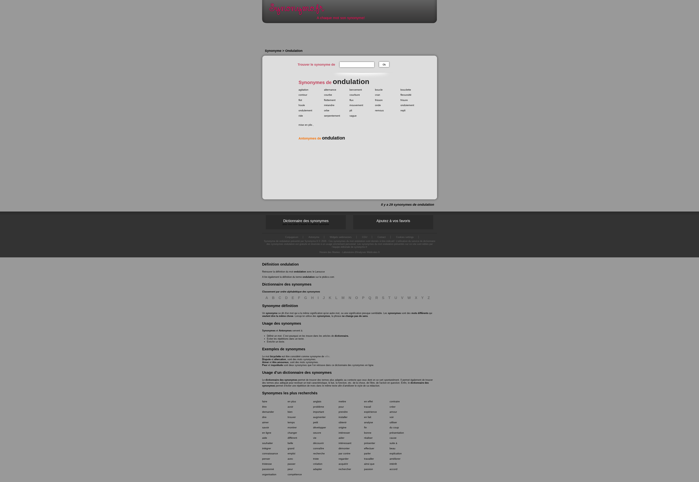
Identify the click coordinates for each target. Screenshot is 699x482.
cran (377, 94)
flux (352, 100)
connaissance (270, 453)
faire (264, 401)
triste (316, 458)
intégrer (266, 448)
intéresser (344, 432)
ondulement (305, 110)
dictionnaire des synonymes (281, 380)
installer (343, 417)
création (317, 463)
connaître (318, 448)
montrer (292, 427)
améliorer (395, 458)
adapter (317, 469)
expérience (370, 411)
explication (396, 453)
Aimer (265, 362)
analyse (368, 422)
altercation (280, 359)
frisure (404, 100)
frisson (379, 100)
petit (315, 422)
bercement (356, 89)
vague (353, 115)
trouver (292, 417)
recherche (319, 453)
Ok (384, 64)
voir (392, 417)
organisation (269, 474)
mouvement (356, 105)
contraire (395, 401)
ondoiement (407, 105)
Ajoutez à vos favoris (393, 221)
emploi (291, 453)
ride (301, 115)
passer (291, 463)
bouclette (405, 89)
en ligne (266, 432)
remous (379, 110)
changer (292, 432)
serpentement (332, 115)
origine (342, 427)
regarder (344, 458)
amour (393, 411)
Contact (382, 237)
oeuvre (317, 432)
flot (300, 100)
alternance (330, 89)
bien (290, 411)
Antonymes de (322, 138)
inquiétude (277, 365)
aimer (265, 422)
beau (392, 448)
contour (303, 94)
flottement (329, 100)
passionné (268, 469)
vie (314, 437)
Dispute (266, 359)
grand (291, 448)
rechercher (345, 469)
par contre (344, 453)
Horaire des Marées (329, 252)
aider (341, 437)
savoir (265, 427)
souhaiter (267, 443)
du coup (394, 427)
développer (319, 427)
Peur (264, 365)
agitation (303, 89)
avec (290, 458)
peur (290, 469)
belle (290, 443)
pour (341, 406)
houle (302, 105)
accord (393, 469)
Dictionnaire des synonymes (306, 222)
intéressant (345, 443)
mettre (342, 401)
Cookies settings (405, 237)
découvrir (318, 443)
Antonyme (314, 237)
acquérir (343, 463)
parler (367, 453)
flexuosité (405, 94)
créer (393, 406)
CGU (364, 237)
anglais (317, 401)
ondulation (300, 271)
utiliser (393, 422)
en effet (368, 401)
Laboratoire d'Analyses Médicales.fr (361, 252)
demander (268, 411)
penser (266, 458)
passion (368, 469)
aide (264, 437)
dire (264, 417)
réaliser (368, 437)
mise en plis (305, 124)
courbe (328, 94)
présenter (369, 443)
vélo (327, 356)
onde (378, 105)
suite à (393, 443)
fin (365, 427)
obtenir (343, 422)
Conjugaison (291, 237)
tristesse (267, 463)
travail (367, 406)
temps (291, 422)
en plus (292, 401)
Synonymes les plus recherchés (289, 393)
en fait (367, 417)
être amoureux (280, 362)
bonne (367, 432)
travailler (369, 458)
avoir (290, 406)
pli (351, 110)
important (318, 411)
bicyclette (275, 356)
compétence (295, 474)
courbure (355, 94)
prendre (343, 411)
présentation (397, 432)
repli (402, 110)
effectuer (369, 448)
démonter (344, 448)
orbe (326, 110)
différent (292, 437)
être (264, 406)
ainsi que (369, 463)
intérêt (393, 463)
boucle (379, 89)
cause (393, 437)
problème (318, 406)
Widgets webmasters (341, 237)
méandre (329, 105)
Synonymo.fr (299, 10)
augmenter (319, 417)
